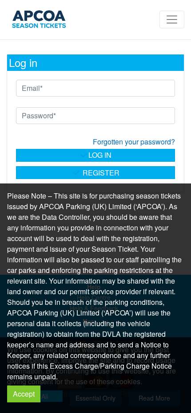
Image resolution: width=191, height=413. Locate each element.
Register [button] (100, 173)
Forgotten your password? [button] (134, 141)
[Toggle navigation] (171, 19)
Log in (99, 155)
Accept (24, 394)
